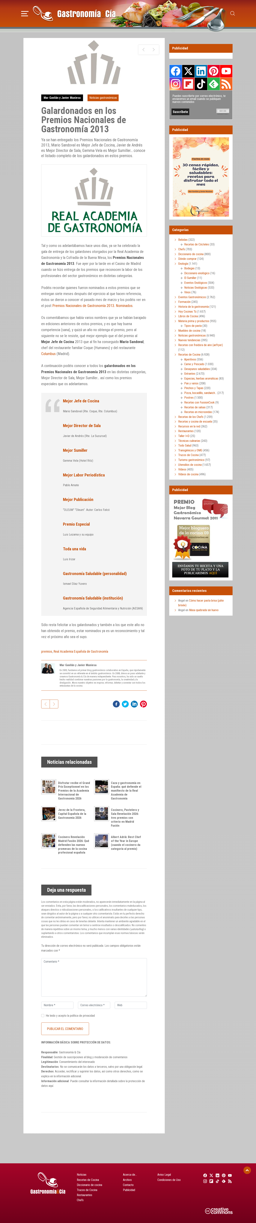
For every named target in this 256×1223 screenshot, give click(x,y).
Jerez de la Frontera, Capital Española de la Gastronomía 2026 (72, 814)
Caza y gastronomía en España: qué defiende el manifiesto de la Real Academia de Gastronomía (126, 790)
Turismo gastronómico (191, 460)
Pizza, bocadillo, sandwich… (200, 393)
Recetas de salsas (195, 407)
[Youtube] (229, 1175)
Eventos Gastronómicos (192, 297)
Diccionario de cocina (191, 254)
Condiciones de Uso (169, 1180)
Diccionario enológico (197, 273)
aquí (51, 1086)
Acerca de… (130, 1174)
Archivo (127, 1180)
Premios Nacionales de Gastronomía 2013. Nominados (92, 305)
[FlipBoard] (211, 1181)
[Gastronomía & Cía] (74, 13)
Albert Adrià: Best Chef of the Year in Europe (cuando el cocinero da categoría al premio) (126, 842)
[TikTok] (217, 1181)
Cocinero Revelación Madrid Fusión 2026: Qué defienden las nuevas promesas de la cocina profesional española (73, 844)
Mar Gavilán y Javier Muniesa (62, 98)
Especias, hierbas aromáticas (201, 378)
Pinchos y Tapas (193, 388)
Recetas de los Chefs (190, 417)
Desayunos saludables (197, 369)
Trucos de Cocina (188, 455)
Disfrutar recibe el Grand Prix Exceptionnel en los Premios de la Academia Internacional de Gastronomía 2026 (74, 790)
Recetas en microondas (198, 412)
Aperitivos (190, 359)
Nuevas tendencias (189, 340)
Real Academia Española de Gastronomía (81, 651)
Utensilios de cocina (190, 465)
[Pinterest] (223, 1175)
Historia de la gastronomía (193, 306)
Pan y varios (191, 383)
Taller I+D (183, 436)
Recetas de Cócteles (196, 244)
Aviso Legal (164, 1174)
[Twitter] (211, 1175)
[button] (24, 13)
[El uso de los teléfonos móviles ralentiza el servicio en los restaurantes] (143, 50)
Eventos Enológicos (195, 283)
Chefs (181, 249)
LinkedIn (201, 71)
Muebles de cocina (189, 330)
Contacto (128, 1185)
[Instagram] (204, 1181)
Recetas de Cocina (189, 354)
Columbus (48, 353)
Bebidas (183, 239)
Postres (189, 397)
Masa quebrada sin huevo (204, 610)
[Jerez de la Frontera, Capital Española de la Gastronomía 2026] (49, 813)
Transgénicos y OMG (190, 450)
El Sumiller (190, 278)
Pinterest (213, 71)
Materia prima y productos (193, 321)
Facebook (175, 71)
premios (46, 651)
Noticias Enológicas (195, 287)
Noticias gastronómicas (103, 98)
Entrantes (189, 373)
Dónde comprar (187, 259)
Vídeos (182, 469)
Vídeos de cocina (188, 474)
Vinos (187, 292)
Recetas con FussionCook (199, 402)
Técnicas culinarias (189, 441)
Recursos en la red (189, 426)
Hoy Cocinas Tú (187, 311)
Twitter (188, 71)
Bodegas (189, 268)
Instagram (175, 84)
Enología (183, 263)
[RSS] (229, 1181)
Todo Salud (184, 445)
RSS (226, 84)
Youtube (226, 71)
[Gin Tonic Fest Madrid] (153, 50)
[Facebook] (204, 1175)
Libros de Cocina (188, 316)
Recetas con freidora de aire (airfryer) (200, 345)
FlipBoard (188, 84)
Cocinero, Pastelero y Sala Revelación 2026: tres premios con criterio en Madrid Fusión (125, 817)
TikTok (201, 84)
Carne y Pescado (194, 364)
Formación (184, 302)
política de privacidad (82, 1015)
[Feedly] (223, 1181)
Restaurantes (186, 431)
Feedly (213, 84)
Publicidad (129, 1190)
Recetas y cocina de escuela (195, 421)
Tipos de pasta (193, 326)
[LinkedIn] (217, 1175)
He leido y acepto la (70, 1015)
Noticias (81, 1174)
